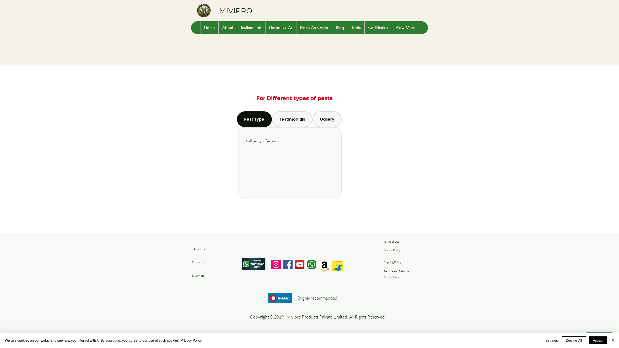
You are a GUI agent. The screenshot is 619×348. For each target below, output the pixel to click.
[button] (227, 27)
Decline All (574, 340)
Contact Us (198, 262)
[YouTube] (299, 264)
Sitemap (198, 275)
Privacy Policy (391, 250)
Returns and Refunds (396, 271)
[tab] (254, 119)
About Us (199, 249)
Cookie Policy (391, 277)
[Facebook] (288, 264)
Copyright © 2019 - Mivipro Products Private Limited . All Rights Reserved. (318, 316)
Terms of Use (391, 241)
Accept (598, 340)
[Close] (613, 340)
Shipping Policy (392, 262)
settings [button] (552, 340)
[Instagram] (276, 264)
